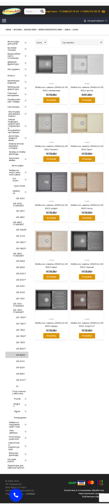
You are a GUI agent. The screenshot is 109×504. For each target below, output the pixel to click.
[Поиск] (42, 11)
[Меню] (4, 20)
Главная (8, 29)
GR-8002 (51, 84)
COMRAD (30, 493)
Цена (39, 42)
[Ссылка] (11, 11)
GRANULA (67, 29)
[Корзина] (103, 11)
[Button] (16, 495)
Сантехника (17, 29)
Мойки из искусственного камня (50, 29)
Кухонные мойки (30, 29)
